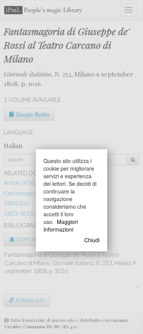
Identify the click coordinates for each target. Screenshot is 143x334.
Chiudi (92, 240)
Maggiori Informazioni (60, 225)
